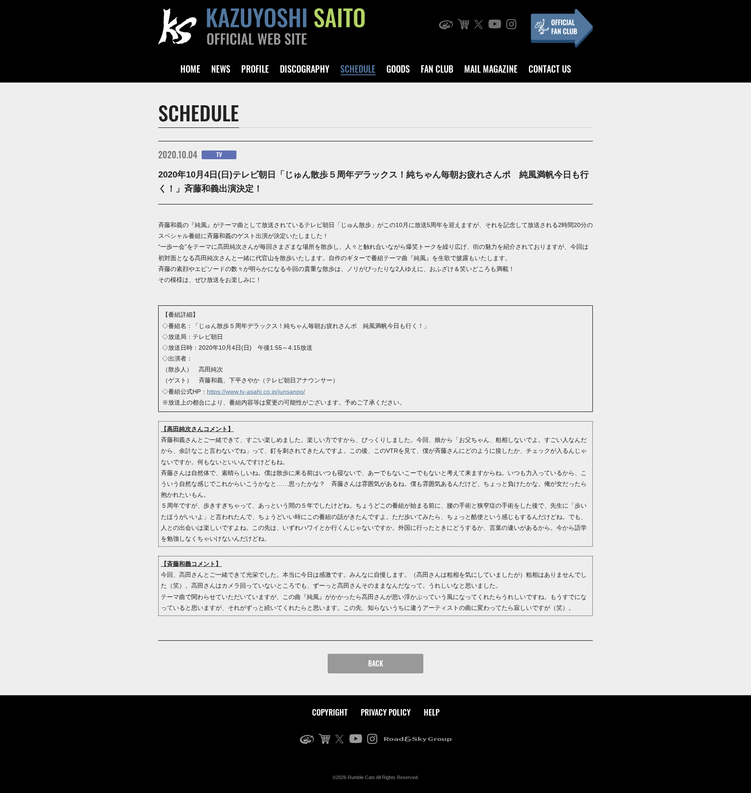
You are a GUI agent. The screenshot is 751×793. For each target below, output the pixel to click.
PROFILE (255, 68)
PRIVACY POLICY (386, 712)
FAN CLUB (437, 68)
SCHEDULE (358, 68)
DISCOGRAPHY (304, 68)
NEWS (220, 68)
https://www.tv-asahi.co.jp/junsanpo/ (256, 391)
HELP (431, 712)
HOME (190, 68)
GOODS (398, 68)
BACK (375, 663)
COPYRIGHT (330, 712)
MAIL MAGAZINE (491, 68)
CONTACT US (549, 68)
